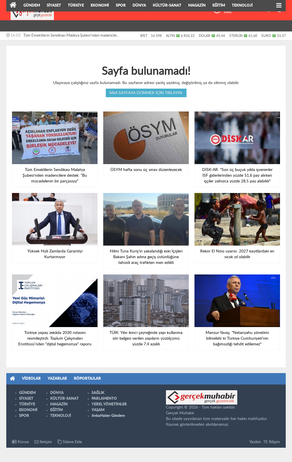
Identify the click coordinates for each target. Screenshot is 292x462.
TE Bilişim (271, 442)
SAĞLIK (98, 393)
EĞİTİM (218, 5)
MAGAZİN (197, 5)
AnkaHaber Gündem (108, 416)
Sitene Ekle (72, 442)
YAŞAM (98, 410)
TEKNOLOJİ (242, 5)
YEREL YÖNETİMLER (109, 404)
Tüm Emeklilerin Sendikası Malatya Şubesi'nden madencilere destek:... (71, 37)
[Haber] (13, 5)
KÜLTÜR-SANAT (167, 5)
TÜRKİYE (76, 5)
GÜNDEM (31, 5)
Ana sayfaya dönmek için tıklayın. (146, 93)
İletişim (45, 442)
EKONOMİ (100, 5)
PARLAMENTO (104, 399)
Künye (23, 442)
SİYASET (54, 5)
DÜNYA (139, 5)
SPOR (121, 5)
